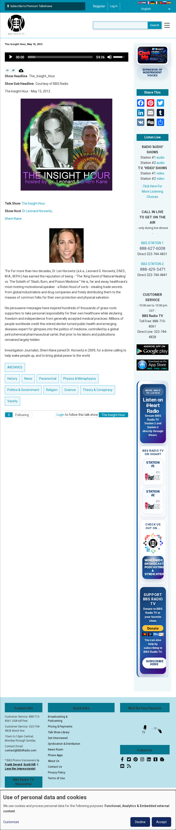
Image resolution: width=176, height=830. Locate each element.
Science (70, 390)
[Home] (16, 25)
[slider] (60, 57)
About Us (53, 761)
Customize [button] (11, 822)
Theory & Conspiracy (98, 390)
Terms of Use (56, 778)
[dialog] (88, 810)
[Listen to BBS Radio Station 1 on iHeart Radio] (153, 476)
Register (99, 6)
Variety (12, 401)
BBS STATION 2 (152, 264)
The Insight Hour (33, 203)
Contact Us (55, 766)
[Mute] (109, 57)
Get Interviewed (58, 738)
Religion (52, 390)
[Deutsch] (153, 2)
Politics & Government (23, 390)
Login (60, 414)
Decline (140, 822)
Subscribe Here (155, 663)
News (28, 378)
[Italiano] (157, 2)
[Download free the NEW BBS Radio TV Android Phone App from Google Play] (153, 349)
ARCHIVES (14, 367)
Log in (114, 6)
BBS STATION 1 (152, 243)
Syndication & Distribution (64, 743)
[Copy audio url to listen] (13, 70)
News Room (55, 749)
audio (161, 157)
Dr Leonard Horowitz (37, 211)
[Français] (148, 2)
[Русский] (165, 2)
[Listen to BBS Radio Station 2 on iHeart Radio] (153, 505)
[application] (66, 57)
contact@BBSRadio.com (20, 750)
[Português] (161, 2)
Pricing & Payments (60, 726)
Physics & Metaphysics (79, 378)
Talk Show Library (58, 732)
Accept (161, 822)
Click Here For (152, 186)
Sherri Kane (13, 218)
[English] (140, 2)
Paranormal (47, 378)
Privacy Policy (56, 772)
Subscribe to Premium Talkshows (31, 6)
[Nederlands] (144, 2)
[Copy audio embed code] (7, 70)
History (12, 378)
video (160, 173)
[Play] (10, 57)
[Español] (169, 2)
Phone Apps (55, 755)
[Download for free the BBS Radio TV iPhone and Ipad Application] (153, 365)
